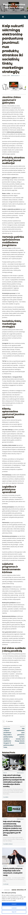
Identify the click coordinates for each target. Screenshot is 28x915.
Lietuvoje (6, 884)
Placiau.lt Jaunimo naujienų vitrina (14, 6)
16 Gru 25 (5, 819)
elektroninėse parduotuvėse (14, 132)
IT (6, 721)
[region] (14, 902)
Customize (14, 908)
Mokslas (10, 844)
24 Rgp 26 (5, 866)
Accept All (14, 904)
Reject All (14, 912)
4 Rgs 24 (5, 772)
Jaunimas (10, 721)
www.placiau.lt (15, 75)
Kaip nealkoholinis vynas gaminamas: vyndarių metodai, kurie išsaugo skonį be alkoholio (19, 736)
